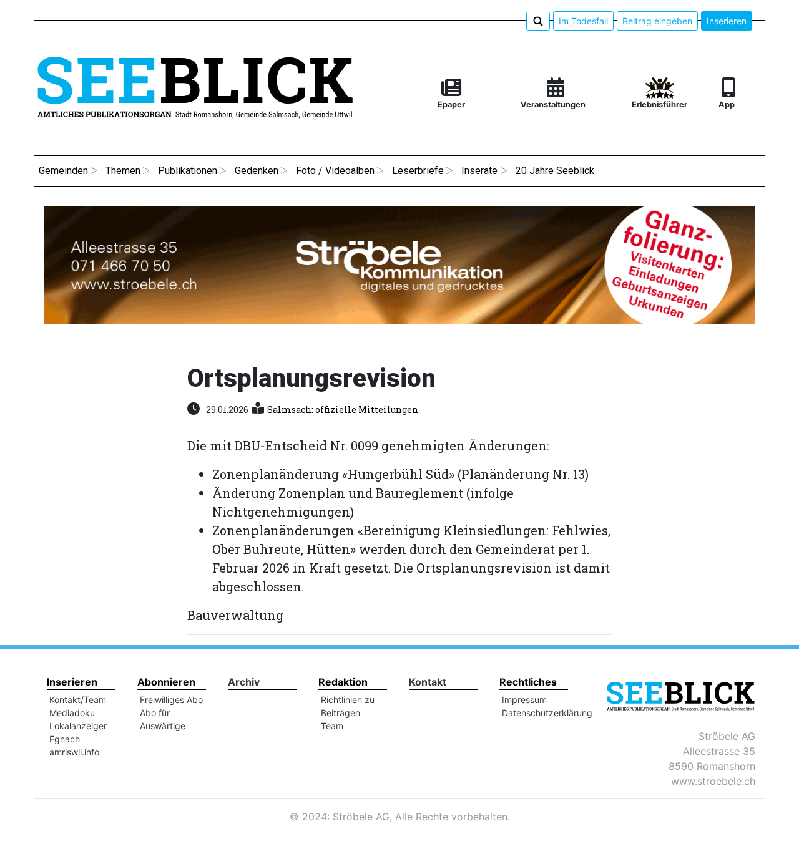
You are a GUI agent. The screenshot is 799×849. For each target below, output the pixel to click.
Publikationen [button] (187, 171)
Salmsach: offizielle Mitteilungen (342, 409)
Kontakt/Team (77, 699)
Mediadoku (72, 712)
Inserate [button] (479, 171)
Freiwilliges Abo (171, 699)
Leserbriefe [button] (418, 171)
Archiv (244, 682)
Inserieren (727, 21)
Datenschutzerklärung (547, 712)
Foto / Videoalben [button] (335, 171)
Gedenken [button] (256, 171)
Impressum (524, 699)
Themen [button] (122, 171)
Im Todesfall (583, 21)
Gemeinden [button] (63, 171)
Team (332, 725)
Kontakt (427, 682)
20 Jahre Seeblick (555, 171)
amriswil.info (74, 752)
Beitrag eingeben (657, 21)
